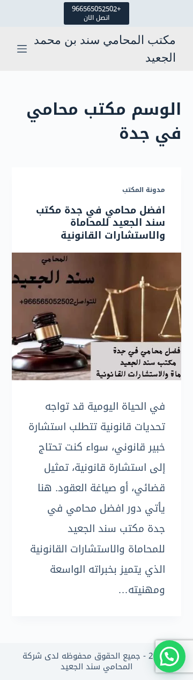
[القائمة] (22, 49)
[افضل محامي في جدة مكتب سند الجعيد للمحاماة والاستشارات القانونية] (97, 316)
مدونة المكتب (143, 190)
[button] (169, 656)
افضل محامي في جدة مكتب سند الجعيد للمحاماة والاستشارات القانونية (100, 223)
